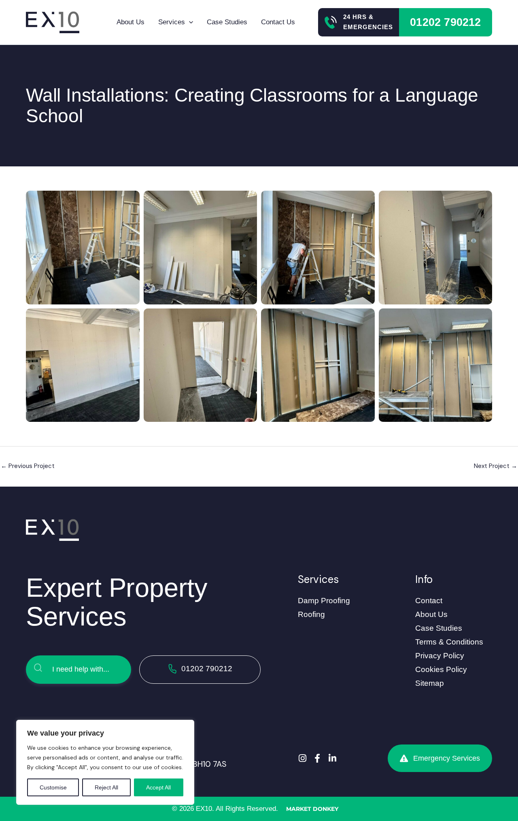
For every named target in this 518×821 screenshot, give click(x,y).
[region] (105, 762)
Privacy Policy (439, 655)
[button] (189, 22)
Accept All (158, 787)
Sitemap (429, 683)
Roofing (311, 614)
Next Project (495, 466)
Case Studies (227, 22)
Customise (53, 787)
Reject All (106, 787)
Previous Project (28, 466)
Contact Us (278, 22)
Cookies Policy (441, 669)
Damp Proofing (324, 600)
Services (171, 22)
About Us (130, 22)
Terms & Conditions (449, 642)
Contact (428, 600)
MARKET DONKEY (312, 808)
